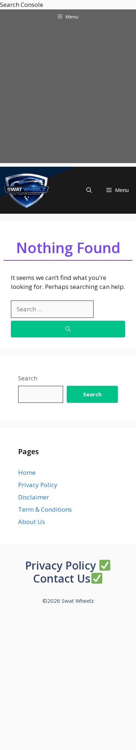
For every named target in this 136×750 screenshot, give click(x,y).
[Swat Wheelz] (27, 190)
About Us (31, 521)
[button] (89, 190)
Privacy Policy (37, 485)
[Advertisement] (68, 95)
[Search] (68, 329)
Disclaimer (33, 497)
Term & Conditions (45, 509)
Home (27, 472)
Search (27, 378)
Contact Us (61, 578)
